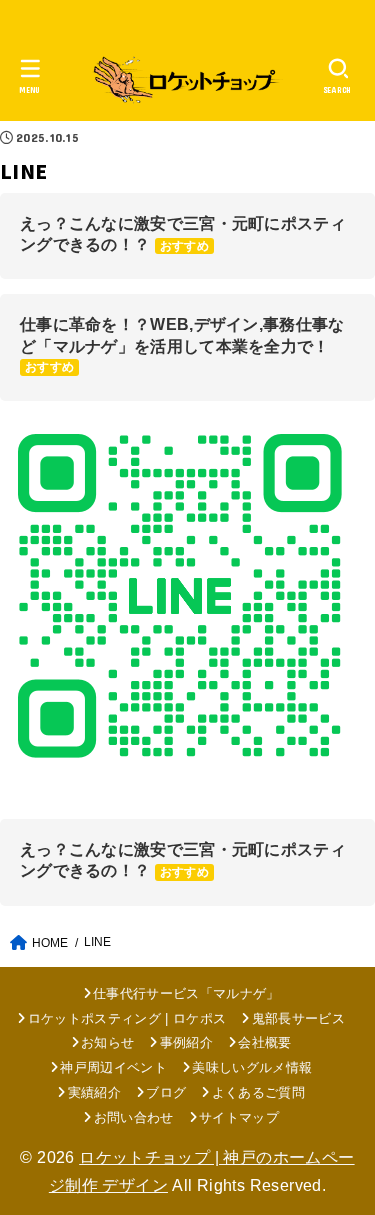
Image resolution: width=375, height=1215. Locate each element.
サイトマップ (239, 1117)
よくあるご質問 (258, 1092)
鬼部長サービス (298, 1018)
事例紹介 (186, 1042)
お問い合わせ (133, 1117)
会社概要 (264, 1042)
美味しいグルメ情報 (252, 1067)
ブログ (166, 1092)
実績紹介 (94, 1092)
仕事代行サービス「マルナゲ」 (186, 993)
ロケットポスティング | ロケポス (127, 1018)
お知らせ (107, 1042)
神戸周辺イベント (113, 1067)
